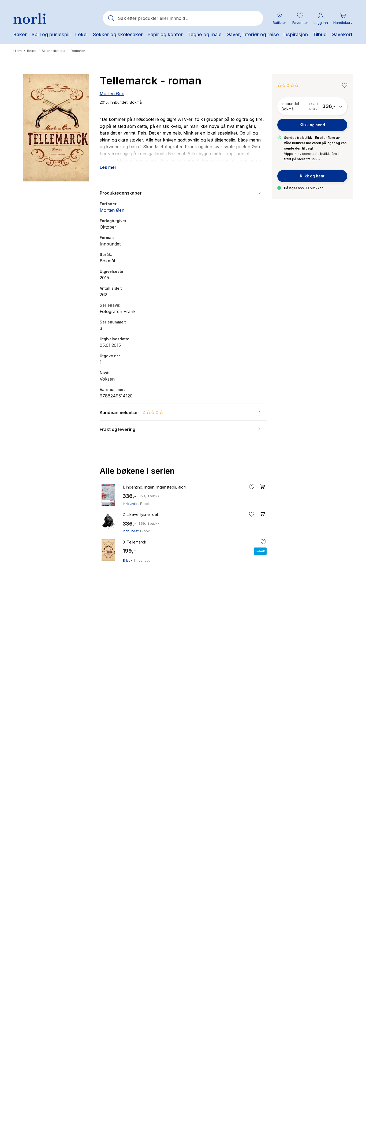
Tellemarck (134, 542)
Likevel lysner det (140, 514)
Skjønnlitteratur (53, 51)
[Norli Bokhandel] (29, 18)
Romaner (78, 51)
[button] (300, 18)
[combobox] (183, 18)
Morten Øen (112, 93)
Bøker (31, 51)
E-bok (145, 504)
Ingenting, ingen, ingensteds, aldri (154, 487)
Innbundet (131, 504)
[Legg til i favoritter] (343, 85)
